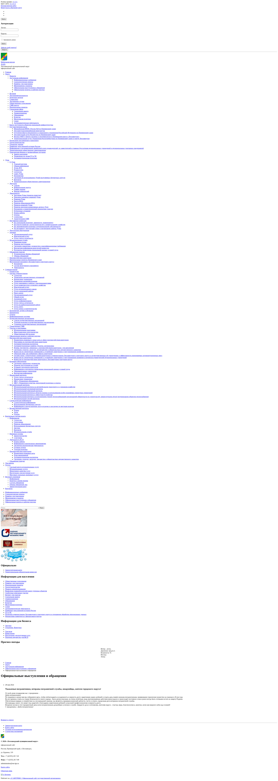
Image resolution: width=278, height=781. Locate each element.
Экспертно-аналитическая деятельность (28, 445)
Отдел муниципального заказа (25, 289)
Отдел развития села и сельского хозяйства (30, 285)
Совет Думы (18, 174)
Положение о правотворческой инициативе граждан (33, 209)
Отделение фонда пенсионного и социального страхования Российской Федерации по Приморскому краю (53, 133)
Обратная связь (6, 771)
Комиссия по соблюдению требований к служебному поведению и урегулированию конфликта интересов (53, 352)
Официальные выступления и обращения (29, 88)
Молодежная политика (22, 119)
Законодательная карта (18, 487)
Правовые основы (16, 434)
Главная (8, 72)
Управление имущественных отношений (29, 277)
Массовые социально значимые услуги (24, 475)
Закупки (17, 428)
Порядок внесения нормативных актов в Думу (31, 207)
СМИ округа (14, 105)
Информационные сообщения (25, 80)
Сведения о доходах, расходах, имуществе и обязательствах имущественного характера (46, 459)
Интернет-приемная (12, 477)
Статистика (18, 217)
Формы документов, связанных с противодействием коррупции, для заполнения (44, 348)
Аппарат (13, 232)
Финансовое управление (23, 279)
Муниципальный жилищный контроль (28, 389)
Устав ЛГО (18, 168)
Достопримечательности (19, 95)
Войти (4, 19)
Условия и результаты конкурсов (26, 367)
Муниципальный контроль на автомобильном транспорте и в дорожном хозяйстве (44, 387)
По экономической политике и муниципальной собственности (37, 226)
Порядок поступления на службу (26, 365)
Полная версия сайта (8, 6)
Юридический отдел (21, 236)
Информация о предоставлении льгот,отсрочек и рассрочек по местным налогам (44, 406)
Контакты (17, 180)
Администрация (11, 269)
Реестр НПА (18, 201)
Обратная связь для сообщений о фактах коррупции (33, 354)
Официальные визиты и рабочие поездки (29, 90)
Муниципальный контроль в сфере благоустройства (33, 395)
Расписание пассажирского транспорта (24, 140)
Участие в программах (18, 328)
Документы (9, 463)
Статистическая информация (20, 400)
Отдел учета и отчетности (23, 238)
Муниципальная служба (18, 240)
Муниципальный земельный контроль (28, 391)
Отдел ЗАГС (18, 307)
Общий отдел (19, 297)
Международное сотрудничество (26, 332)
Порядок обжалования (22, 424)
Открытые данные (16, 144)
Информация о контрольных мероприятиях (30, 443)
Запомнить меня (9, 40)
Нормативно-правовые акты (24, 453)
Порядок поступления (22, 244)
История (13, 94)
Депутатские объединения (19, 230)
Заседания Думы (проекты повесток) (27, 195)
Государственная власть (18, 127)
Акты (16, 412)
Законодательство (20, 436)
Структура (18, 172)
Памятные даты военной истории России (25, 146)
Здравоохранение (20, 113)
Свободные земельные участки (16, 593)
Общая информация (21, 166)
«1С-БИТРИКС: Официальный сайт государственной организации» (35, 778)
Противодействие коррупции (20, 258)
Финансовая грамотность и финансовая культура (23, 616)
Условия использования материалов (18, 729)
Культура (17, 117)
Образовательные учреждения (25, 371)
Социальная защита (21, 111)
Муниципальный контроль (20, 385)
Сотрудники (18, 422)
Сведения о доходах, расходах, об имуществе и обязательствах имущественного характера (47, 350)
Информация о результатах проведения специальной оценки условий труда (42, 369)
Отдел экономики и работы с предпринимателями (32, 283)
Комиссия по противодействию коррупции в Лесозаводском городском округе (43, 359)
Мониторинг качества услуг (20, 471)
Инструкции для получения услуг (22, 473)
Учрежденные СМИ (17, 326)
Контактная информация (23, 373)
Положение (18, 264)
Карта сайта (9, 727)
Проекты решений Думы (23, 205)
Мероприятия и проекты (23, 86)
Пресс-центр (18, 293)
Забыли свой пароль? (9, 47)
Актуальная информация (19, 78)
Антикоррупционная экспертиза (26, 344)
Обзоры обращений (21, 256)
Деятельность (15, 193)
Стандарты (18, 438)
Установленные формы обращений (27, 254)
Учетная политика (20, 449)
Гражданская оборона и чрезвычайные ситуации (28, 152)
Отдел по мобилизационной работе (27, 305)
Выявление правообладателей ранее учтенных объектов (26, 591)
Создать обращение (17, 483)
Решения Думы (19, 199)
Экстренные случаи (17, 101)
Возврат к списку (7, 720)
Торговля (8, 631)
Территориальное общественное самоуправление (28, 150)
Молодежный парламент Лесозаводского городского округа (32, 262)
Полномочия (18, 176)
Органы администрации (19, 273)
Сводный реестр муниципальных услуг (24, 467)
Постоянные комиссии (18, 221)
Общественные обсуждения (24, 334)
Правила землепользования (15, 589)
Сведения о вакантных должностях (27, 363)
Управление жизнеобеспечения (25, 281)
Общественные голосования (20, 103)
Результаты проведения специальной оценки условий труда (36, 250)
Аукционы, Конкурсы (13, 627)
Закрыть (4, 50)
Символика (14, 99)
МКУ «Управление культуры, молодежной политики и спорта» (37, 383)
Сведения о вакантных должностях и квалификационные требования (40, 246)
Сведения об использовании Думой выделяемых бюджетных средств (39, 178)
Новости (13, 76)
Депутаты (13, 183)
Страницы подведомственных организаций (30, 324)
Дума (7, 160)
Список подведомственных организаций (29, 320)
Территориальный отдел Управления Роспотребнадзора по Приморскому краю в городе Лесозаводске (52, 138)
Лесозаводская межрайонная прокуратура (29, 131)
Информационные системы (20, 316)
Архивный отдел (20, 299)
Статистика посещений (14, 731)
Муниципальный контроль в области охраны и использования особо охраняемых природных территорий (53, 393)
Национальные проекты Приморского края (26, 260)
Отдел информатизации (23, 301)
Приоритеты (14, 312)
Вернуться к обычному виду (11, 8)
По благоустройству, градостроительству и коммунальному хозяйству (39, 225)
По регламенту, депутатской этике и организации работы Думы (37, 228)
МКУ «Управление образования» (26, 381)
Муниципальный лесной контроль (27, 399)
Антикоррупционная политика (25, 158)
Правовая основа (20, 242)
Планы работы (19, 213)
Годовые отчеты (20, 447)
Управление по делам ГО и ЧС (25, 156)
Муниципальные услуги (19, 469)
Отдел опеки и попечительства (25, 309)
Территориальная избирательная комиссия (21, 572)
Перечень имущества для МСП (16, 637)
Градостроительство (17, 142)
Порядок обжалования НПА (24, 203)
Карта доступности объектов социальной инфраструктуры (31, 125)
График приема (19, 189)
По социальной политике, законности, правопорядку (33, 223)
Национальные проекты (18, 107)
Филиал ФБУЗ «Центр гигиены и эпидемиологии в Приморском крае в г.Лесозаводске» (46, 137)
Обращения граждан (17, 252)
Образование (19, 115)
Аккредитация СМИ (21, 219)
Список (17, 185)
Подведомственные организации (22, 318)
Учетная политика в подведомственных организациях (34, 322)
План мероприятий (21, 455)
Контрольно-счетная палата (15, 416)
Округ (7, 74)
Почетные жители (16, 97)
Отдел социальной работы (23, 291)
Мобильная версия (8, 62)
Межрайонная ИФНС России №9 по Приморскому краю (35, 129)
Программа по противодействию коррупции (30, 342)
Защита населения (20, 154)
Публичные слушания (22, 211)
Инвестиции (10, 633)
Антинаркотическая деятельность (26, 123)
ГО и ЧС (8, 612)
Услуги (7, 465)
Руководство (18, 170)
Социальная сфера (16, 109)
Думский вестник (20, 164)
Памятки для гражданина (23, 84)
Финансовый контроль (18, 375)
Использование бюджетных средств (27, 404)
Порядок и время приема (19, 481)
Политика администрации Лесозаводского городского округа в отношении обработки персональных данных (45, 614)
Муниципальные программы (24, 330)
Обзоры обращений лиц (18, 485)
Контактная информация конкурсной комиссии (31, 248)
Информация (14, 418)
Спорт (16, 121)
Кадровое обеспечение (18, 361)
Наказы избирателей (21, 191)
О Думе (12, 162)
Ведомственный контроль (19, 408)
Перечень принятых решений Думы (27, 197)
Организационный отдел (23, 234)
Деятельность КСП (17, 440)
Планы (16, 410)
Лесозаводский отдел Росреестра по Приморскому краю (34, 135)
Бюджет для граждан (13, 595)
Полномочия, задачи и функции (21, 311)
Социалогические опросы (23, 82)
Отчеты (17, 215)
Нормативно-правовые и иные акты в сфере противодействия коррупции (41, 340)
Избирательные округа (22, 187)
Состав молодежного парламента (26, 266)
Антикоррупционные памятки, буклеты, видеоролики (34, 346)
